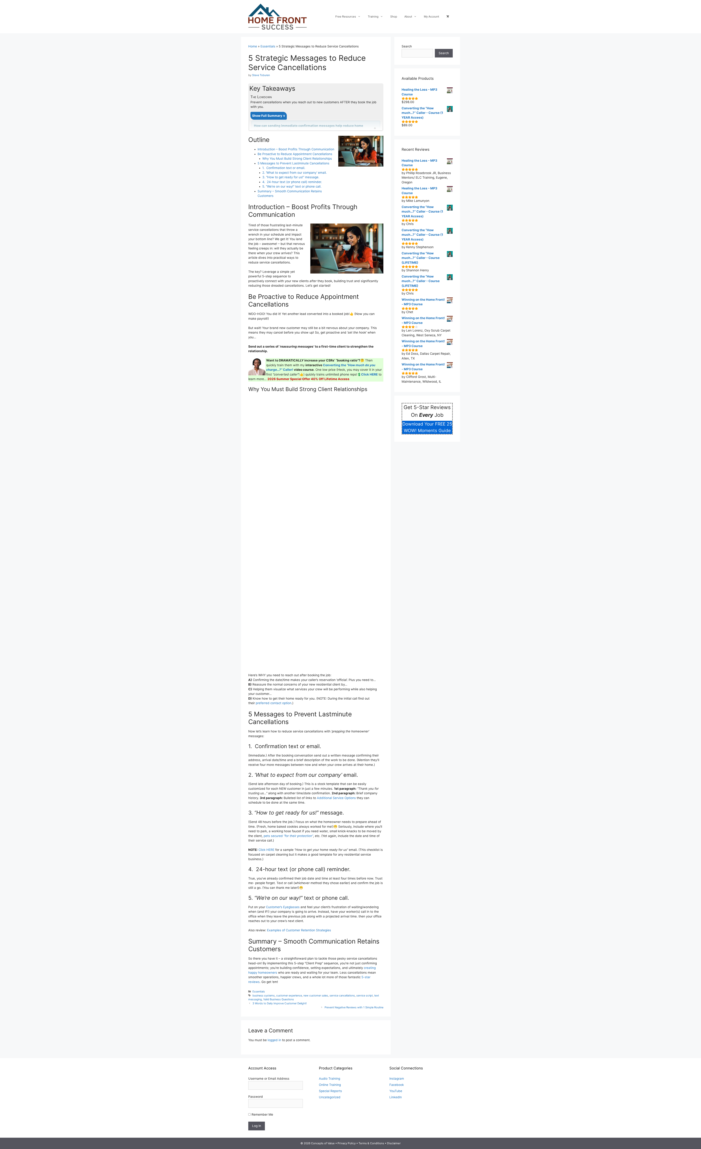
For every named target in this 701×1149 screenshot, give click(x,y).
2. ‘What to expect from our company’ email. (295, 172)
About (408, 16)
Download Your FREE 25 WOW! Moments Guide (427, 427)
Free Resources (345, 16)
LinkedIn (395, 1097)
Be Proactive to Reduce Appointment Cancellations (295, 154)
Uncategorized (329, 1097)
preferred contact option (273, 703)
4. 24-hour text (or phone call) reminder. (292, 182)
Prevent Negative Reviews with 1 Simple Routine (354, 1007)
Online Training (330, 1085)
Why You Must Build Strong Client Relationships (297, 158)
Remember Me (262, 1114)
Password (255, 1096)
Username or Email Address (268, 1078)
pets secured (288, 836)
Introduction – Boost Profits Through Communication (296, 149)
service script (364, 995)
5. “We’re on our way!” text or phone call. (292, 186)
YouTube (395, 1091)
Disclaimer (394, 1143)
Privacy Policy (347, 1143)
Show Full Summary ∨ (268, 116)
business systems (263, 995)
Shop (393, 16)
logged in (274, 1040)
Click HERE (266, 850)
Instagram (396, 1078)
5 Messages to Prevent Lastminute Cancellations (293, 163)
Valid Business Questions (278, 999)
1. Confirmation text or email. (283, 168)
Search (407, 46)
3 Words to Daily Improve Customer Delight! (279, 1003)
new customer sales (315, 995)
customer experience (289, 995)
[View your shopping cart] (448, 16)
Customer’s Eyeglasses (283, 907)
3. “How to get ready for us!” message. (290, 177)
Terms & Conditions (371, 1143)
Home (252, 46)
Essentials (268, 46)
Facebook (396, 1085)
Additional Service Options (336, 798)
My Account (431, 16)
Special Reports (330, 1091)
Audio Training (329, 1078)
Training (373, 16)
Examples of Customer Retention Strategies (299, 930)
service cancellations (342, 995)
